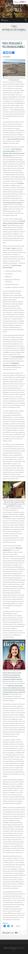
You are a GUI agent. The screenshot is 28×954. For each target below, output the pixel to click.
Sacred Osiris (14, 7)
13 (17, 933)
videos (13, 248)
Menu (5, 20)
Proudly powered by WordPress (13, 947)
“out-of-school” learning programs (12, 202)
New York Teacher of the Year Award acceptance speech (14, 223)
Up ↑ (14, 950)
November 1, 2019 (9, 933)
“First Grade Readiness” (18, 357)
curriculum (20, 183)
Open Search (25, 20)
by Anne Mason (6, 57)
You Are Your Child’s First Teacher (16, 139)
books (8, 248)
